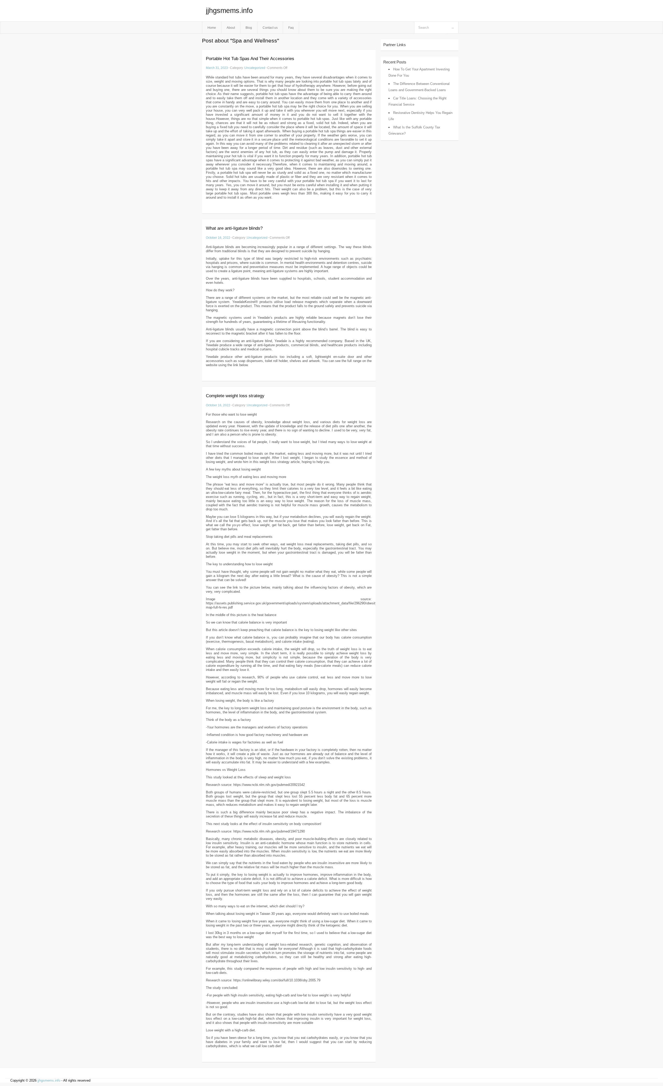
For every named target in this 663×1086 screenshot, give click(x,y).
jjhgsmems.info (229, 11)
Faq (291, 27)
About (231, 27)
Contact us (270, 27)
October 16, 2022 (218, 237)
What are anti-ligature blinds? (234, 228)
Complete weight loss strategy (235, 395)
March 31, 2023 (217, 67)
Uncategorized (254, 67)
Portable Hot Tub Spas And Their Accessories (250, 58)
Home (211, 27)
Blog (249, 27)
